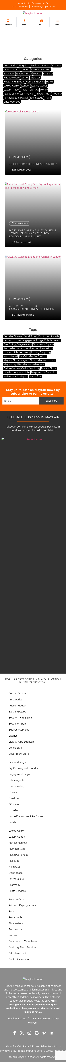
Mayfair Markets (18, 842)
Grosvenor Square (43, 344)
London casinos (44, 348)
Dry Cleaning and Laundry (23, 768)
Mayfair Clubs (11, 360)
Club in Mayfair (12, 69)
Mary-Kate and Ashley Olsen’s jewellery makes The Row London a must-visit (32, 233)
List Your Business (19, 6)
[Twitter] (22, 1033)
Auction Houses (18, 705)
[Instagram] (29, 1033)
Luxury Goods (39, 85)
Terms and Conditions (30, 1050)
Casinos (56, 65)
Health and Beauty (14, 81)
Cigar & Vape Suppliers (22, 741)
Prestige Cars (16, 899)
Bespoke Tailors (18, 723)
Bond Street (30, 336)
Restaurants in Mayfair (16, 97)
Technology (36, 97)
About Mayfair (13, 1046)
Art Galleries (10, 65)
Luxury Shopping (41, 352)
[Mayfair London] (33, 13)
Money (44, 89)
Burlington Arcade (48, 336)
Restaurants (15, 917)
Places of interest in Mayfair (19, 93)
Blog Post (23, 65)
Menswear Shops (18, 854)
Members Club (17, 848)
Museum (14, 860)
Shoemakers (16, 923)
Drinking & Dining (40, 69)
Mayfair (23, 356)
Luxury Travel (11, 89)
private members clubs (17, 372)
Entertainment (24, 73)
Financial (48, 73)
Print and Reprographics (22, 905)
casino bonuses (12, 340)
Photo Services (17, 890)
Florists (13, 792)
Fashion (37, 73)
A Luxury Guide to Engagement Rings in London (31, 307)
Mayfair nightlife (12, 364)
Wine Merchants (18, 953)
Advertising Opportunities (43, 6)
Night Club (15, 866)
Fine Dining (10, 344)
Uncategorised (12, 101)
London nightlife (13, 352)
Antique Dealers (18, 693)
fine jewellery (24, 344)
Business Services (41, 65)
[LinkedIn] (51, 1033)
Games (25, 77)
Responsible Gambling (43, 372)
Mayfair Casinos (38, 356)
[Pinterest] (44, 1033)
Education (9, 73)
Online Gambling (30, 368)
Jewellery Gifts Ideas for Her (33, 163)
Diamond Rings (17, 762)
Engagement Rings (19, 774)
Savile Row (35, 376)
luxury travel (11, 356)
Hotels (50, 81)
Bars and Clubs (17, 711)
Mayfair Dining (28, 360)
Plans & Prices (31, 1046)
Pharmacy (14, 884)
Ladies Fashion (12, 85)
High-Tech (14, 810)
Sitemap (48, 1050)
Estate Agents (16, 780)
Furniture (14, 798)
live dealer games (14, 348)
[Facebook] (14, 1033)
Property (57, 93)
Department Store (19, 753)
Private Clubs (43, 93)
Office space (16, 872)
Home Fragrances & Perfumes (26, 816)
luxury (26, 352)
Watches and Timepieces (23, 941)
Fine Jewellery (12, 77)
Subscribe (51, 400)
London (25, 85)
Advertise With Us (51, 1046)
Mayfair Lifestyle (29, 89)
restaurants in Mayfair (16, 376)
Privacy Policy (8, 1050)
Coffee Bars (15, 747)
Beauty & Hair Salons (21, 717)
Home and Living (35, 81)
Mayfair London (46, 360)
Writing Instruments (20, 959)
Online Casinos (12, 368)
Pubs (11, 911)
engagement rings (33, 340)
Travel (47, 97)
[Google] (36, 1033)
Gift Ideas (35, 77)
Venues (13, 935)
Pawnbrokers (16, 878)
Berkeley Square (13, 336)
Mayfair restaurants (34, 364)
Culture (26, 69)
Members (60, 1050)
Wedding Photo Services (23, 947)
